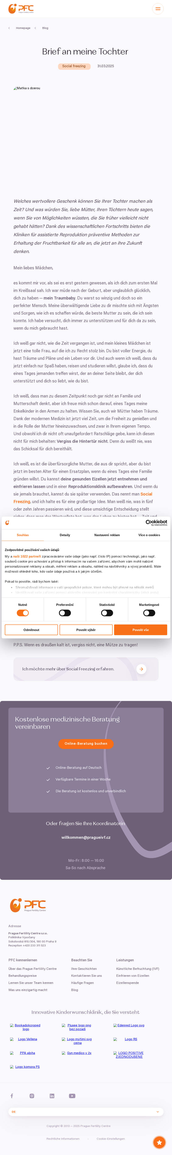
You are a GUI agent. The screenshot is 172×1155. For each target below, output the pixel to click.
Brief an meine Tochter (86, 52)
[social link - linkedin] (52, 1096)
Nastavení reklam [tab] (107, 535)
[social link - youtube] (72, 1096)
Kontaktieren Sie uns (86, 976)
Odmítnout (31, 630)
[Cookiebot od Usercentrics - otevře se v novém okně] (148, 523)
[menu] (158, 8)
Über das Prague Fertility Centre (32, 969)
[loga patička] (34, 1029)
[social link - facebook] (11, 1096)
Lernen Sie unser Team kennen (30, 983)
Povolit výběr (86, 630)
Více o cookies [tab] (149, 535)
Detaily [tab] (65, 535)
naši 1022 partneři (27, 556)
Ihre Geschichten (84, 969)
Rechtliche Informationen (63, 1139)
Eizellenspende (127, 983)
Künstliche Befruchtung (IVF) (137, 969)
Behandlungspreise (22, 976)
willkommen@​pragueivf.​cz (86, 838)
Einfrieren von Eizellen (132, 976)
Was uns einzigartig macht (27, 990)
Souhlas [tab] (23, 535)
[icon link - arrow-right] (143, 669)
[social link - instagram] (32, 1096)
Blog (74, 990)
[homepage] (21, 9)
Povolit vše (141, 630)
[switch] (65, 613)
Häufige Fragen (82, 983)
